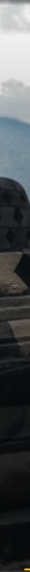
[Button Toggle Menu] (25, 1)
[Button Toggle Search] (24, 1)
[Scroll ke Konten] (15, 570)
